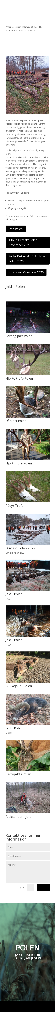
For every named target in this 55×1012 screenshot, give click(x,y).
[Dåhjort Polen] (28, 416)
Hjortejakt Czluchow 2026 (26, 272)
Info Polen (16, 229)
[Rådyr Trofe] (28, 501)
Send (43, 887)
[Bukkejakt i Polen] (28, 681)
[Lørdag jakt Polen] (28, 331)
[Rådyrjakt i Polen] (28, 770)
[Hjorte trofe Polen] (28, 374)
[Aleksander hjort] (28, 812)
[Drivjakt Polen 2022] (28, 544)
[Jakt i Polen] (28, 590)
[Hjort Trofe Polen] (28, 459)
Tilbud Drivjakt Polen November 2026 (23, 242)
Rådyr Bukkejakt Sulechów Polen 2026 (27, 258)
